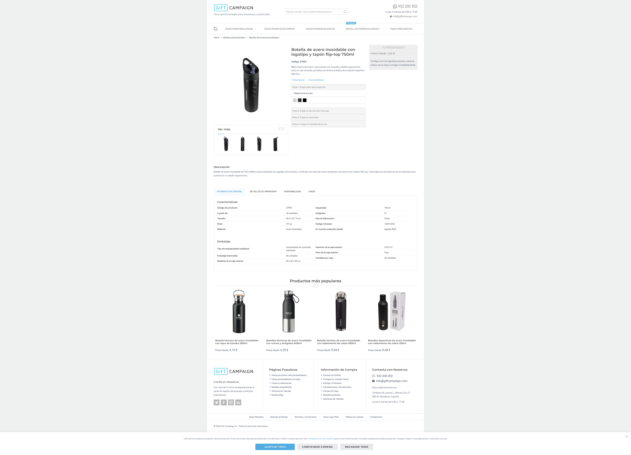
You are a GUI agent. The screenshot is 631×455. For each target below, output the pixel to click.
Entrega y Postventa (332, 383)
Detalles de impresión (263, 191)
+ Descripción (298, 80)
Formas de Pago (330, 391)
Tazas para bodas (401, 28)
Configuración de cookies (320, 438)
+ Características (315, 80)
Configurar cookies (317, 446)
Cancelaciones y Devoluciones (337, 387)
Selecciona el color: (303, 93)
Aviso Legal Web (331, 417)
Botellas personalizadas (362, 28)
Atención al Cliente (279, 417)
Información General (229, 191)
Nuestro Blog (277, 395)
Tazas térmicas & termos (279, 28)
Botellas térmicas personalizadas (264, 37)
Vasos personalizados (320, 28)
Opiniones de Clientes (333, 398)
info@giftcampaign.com (405, 16)
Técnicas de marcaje (281, 391)
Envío (312, 191)
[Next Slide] (282, 128)
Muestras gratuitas (331, 395)
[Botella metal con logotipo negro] (250, 85)
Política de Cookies (354, 417)
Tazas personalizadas (239, 28)
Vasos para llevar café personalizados (288, 375)
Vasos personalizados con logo (285, 379)
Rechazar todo (356, 446)
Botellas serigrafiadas (281, 387)
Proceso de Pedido (332, 375)
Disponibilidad (292, 191)
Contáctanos (376, 417)
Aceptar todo (275, 446)
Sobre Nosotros (256, 417)
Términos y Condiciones (305, 417)
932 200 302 (407, 6)
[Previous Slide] (279, 128)
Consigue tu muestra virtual (335, 379)
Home (216, 37)
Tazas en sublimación (281, 383)
